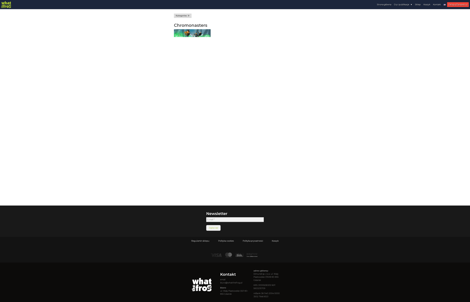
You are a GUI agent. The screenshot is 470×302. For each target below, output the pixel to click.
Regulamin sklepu (200, 241)
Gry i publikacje (401, 4)
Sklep (418, 4)
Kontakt (437, 4)
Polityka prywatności (253, 241)
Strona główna (384, 4)
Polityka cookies (226, 241)
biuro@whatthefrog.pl (231, 283)
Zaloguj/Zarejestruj (457, 4)
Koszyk (426, 4)
